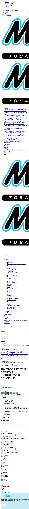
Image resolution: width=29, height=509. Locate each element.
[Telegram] (17, 393)
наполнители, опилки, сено (15, 134)
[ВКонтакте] (2, 393)
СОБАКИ (6, 119)
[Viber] (11, 393)
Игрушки (11, 109)
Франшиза (7, 151)
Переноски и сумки (9, 114)
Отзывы (14, 150)
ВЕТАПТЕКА (8, 141)
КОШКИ (6, 109)
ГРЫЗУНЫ (7, 131)
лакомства (14, 132)
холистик (3, 362)
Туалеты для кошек (9, 118)
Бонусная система (22, 150)
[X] (8, 393)
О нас (5, 148)
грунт (12, 138)
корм (9, 132)
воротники (21, 141)
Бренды (6, 147)
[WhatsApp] (13, 393)
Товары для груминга (22, 116)
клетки (6, 132)
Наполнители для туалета (19, 112)
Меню (5, 255)
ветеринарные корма (11, 362)
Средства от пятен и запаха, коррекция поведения (14, 116)
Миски (10, 112)
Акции (6, 145)
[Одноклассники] (4, 393)
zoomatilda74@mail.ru (6, 492)
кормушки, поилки (9, 137)
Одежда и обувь (8, 124)
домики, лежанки (15, 131)
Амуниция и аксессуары (16, 119)
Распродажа (7, 142)
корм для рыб (20, 139)
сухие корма (20, 362)
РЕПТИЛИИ (7, 138)
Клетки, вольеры (14, 121)
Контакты (6, 152)
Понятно (3, 505)
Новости (9, 150)
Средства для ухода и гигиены (12, 125)
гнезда (11, 135)
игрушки (22, 131)
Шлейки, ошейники (20, 118)
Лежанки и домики (15, 122)
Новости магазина (7, 447)
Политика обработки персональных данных (5, 464)
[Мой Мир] (6, 393)
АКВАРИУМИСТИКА (10, 139)
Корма (12, 111)
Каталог (6, 108)
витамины (15, 141)
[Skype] (15, 393)
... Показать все (11, 269)
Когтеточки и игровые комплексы (16, 264)
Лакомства (17, 111)
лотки (18, 132)
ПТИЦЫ (6, 135)
